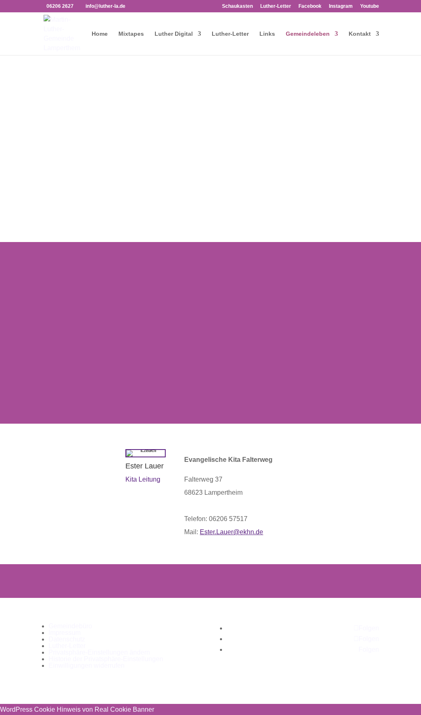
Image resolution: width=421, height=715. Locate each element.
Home (100, 34)
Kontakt (360, 34)
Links (267, 34)
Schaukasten (237, 6)
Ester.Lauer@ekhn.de (231, 531)
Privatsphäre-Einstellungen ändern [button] (99, 652)
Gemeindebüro (70, 626)
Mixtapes (131, 34)
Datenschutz (67, 639)
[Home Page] (62, 33)
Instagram (341, 6)
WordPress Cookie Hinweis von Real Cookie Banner (77, 709)
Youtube (369, 6)
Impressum (65, 632)
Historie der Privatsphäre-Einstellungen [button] (106, 658)
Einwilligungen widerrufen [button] (87, 665)
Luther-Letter (275, 6)
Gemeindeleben (308, 34)
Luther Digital (174, 34)
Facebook (310, 6)
